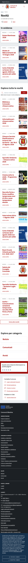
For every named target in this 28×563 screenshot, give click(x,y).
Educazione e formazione (7, 445)
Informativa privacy (5, 521)
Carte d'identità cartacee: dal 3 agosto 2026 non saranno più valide (9, 71)
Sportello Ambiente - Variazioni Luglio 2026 (9, 286)
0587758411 (6, 498)
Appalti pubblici (4, 447)
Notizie (2, 473)
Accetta (15, 560)
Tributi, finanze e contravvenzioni (9, 461)
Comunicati (3, 476)
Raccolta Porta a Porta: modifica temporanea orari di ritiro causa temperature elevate (8, 197)
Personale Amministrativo (7, 428)
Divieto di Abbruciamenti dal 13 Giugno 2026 (9, 52)
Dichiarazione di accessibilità (8, 525)
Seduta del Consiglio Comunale (6, 269)
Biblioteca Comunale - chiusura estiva (7, 104)
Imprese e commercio (6, 465)
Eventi (2, 488)
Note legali (3, 523)
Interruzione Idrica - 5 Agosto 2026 (9, 216)
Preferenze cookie (12, 550)
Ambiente (3, 459)
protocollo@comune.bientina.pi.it (12, 503)
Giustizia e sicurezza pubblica (8, 456)
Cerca (24, 92)
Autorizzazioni (4, 442)
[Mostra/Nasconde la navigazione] (3, 6)
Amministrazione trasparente (8, 518)
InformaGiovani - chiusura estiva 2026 (8, 121)
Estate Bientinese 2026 (8, 36)
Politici (2, 425)
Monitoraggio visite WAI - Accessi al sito (10, 532)
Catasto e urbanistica (6, 438)
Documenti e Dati (5, 430)
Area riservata (4, 527)
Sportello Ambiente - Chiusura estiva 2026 (9, 159)
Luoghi (2, 486)
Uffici (2, 423)
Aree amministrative (6, 421)
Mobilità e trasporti (5, 454)
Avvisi (2, 478)
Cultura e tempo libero (6, 463)
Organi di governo (5, 418)
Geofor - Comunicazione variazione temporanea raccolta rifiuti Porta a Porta (8, 306)
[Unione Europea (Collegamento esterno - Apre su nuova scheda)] (14, 407)
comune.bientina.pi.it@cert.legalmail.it (12, 505)
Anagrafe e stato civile (6, 440)
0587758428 (6, 500)
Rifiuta (15, 557)
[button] (6, 2)
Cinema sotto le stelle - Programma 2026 (9, 177)
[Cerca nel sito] (24, 6)
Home (2, 12)
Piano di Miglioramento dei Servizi (9, 530)
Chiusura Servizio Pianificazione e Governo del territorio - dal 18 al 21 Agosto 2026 (9, 140)
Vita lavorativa (4, 452)
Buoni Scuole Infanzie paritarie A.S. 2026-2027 (8, 252)
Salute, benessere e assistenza (8, 449)
